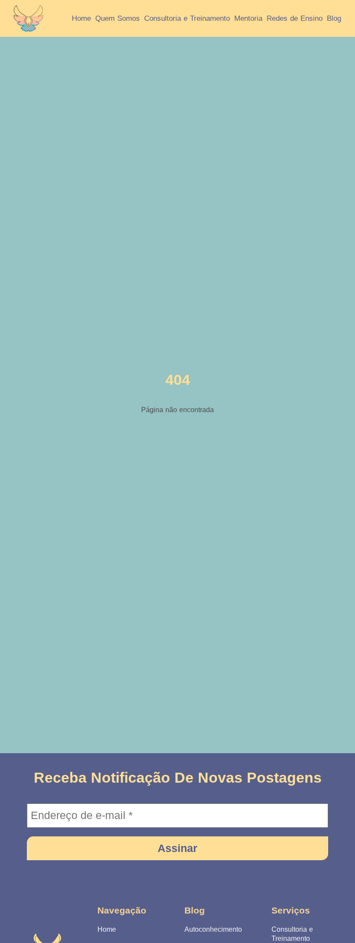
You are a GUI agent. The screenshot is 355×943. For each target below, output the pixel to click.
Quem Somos (117, 18)
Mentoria (248, 18)
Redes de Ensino (295, 18)
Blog (334, 18)
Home (81, 18)
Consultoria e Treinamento (187, 18)
